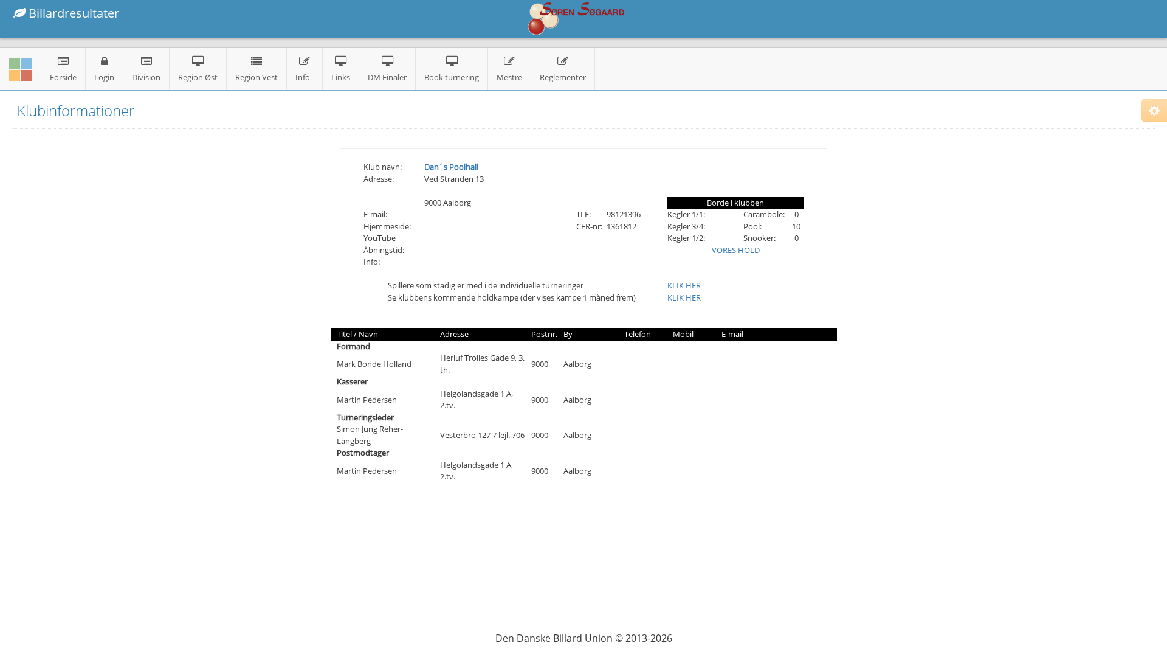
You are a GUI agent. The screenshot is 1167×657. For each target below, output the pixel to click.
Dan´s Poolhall (451, 166)
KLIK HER (684, 285)
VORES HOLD (736, 250)
